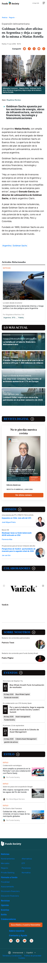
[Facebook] (29, 48)
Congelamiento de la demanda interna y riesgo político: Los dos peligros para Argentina (23, 307)
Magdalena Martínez (14, 100)
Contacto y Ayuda (18, 935)
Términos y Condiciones (12, 956)
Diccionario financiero (10, 891)
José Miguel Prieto (9, 522)
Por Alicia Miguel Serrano (15, 799)
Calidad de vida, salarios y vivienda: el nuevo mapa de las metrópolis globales (16, 813)
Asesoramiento (7, 887)
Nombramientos (8, 859)
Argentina (6, 245)
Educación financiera (10, 896)
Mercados (5, 863)
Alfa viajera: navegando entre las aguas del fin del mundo (16, 791)
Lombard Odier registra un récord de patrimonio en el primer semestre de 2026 (23, 398)
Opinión (10, 509)
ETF (23, 863)
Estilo (9, 754)
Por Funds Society (13, 777)
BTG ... (14, 318)
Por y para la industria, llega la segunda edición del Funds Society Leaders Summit (27, 709)
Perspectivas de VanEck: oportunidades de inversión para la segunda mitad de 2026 (18, 550)
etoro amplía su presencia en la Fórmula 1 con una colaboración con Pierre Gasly (17, 770)
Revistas (5, 901)
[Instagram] (18, 941)
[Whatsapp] (43, 48)
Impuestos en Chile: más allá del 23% (16, 518)
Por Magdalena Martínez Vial (13, 314)
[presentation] (4, 585)
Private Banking (7, 873)
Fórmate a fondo (9, 877)
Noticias (5, 854)
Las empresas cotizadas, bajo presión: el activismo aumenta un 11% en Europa (22, 380)
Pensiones (26, 868)
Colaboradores (17, 568)
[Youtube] (24, 941)
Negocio (4, 868)
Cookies (21, 958)
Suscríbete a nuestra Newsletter (25, 925)
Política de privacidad (32, 956)
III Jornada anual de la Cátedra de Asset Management (24, 730)
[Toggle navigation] (43, 3)
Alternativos (27, 859)
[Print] (38, 48)
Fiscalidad (5, 882)
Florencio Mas (7, 539)
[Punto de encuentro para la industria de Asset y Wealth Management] (10, 3)
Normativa (26, 873)
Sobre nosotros (17, 632)
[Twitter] (34, 48)
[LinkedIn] (24, 48)
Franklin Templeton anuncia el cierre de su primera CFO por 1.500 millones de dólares (23, 361)
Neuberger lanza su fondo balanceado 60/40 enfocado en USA (17, 534)
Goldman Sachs (20, 245)
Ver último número (23, 495)
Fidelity (21, 318)
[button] (22, 952)
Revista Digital (16, 418)
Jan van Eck (6, 555)
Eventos (10, 672)
